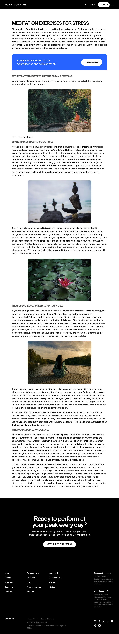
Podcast (31, 578)
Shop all (30, 592)
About (7, 573)
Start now (9, 592)
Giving (52, 587)
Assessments (55, 578)
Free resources (34, 587)
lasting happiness (66, 169)
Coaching (9, 587)
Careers (53, 582)
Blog (29, 582)
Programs (9, 582)
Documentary (33, 573)
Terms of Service (47, 619)
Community (54, 573)
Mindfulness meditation (23, 434)
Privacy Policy (32, 619)
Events (8, 578)
